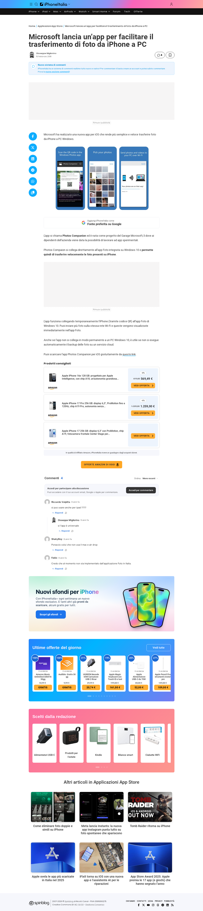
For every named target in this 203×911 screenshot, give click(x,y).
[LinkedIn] (167, 905)
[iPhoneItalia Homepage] (53, 4)
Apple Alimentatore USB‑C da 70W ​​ (139, 676)
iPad (45, 11)
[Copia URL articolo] (33, 192)
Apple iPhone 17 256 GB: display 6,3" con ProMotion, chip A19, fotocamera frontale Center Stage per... (93, 432)
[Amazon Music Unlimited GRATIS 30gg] (43, 663)
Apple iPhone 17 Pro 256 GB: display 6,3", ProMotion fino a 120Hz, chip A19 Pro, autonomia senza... (93, 405)
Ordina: (137, 478)
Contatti (141, 901)
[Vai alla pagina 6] (104, 696)
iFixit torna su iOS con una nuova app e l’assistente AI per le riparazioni (101, 880)
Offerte (138, 11)
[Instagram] (153, 905)
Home (32, 26)
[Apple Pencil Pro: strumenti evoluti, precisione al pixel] (163, 663)
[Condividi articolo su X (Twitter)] (33, 148)
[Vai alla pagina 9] (112, 696)
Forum (117, 11)
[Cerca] (36, 4)
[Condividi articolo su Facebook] (33, 136)
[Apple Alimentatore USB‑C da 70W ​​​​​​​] (139, 663)
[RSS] (172, 905)
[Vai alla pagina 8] (109, 696)
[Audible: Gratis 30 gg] (67, 663)
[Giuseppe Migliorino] (32, 55)
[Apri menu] (69, 4)
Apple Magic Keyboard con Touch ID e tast (115, 676)
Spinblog (69, 901)
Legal (150, 901)
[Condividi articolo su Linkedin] (33, 159)
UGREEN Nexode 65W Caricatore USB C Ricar (91, 676)
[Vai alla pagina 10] (115, 696)
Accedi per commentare (141, 490)
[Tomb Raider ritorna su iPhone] (150, 807)
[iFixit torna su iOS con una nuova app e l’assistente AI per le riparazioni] (101, 857)
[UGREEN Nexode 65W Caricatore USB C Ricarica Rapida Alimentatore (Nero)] (91, 663)
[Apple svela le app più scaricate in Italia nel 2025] (53, 857)
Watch (83, 11)
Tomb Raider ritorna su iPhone (150, 826)
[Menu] (31, 4)
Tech (127, 11)
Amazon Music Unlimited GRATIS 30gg (42, 676)
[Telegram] (163, 905)
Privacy (158, 901)
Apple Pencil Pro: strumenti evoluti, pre (163, 676)
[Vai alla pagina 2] (93, 696)
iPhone (33, 11)
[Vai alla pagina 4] (98, 696)
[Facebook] (139, 905)
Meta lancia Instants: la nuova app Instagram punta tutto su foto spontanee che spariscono (101, 829)
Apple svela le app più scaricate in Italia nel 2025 (53, 878)
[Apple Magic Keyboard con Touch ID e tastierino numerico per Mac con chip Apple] (115, 663)
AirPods (68, 11)
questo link (129, 354)
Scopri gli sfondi (49, 614)
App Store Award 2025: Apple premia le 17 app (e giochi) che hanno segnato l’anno (150, 880)
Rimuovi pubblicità (101, 122)
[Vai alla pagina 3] (96, 696)
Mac (55, 11)
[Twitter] (143, 905)
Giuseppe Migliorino (46, 53)
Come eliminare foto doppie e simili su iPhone (53, 827)
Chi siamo (130, 901)
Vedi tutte (159, 647)
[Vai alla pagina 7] (107, 696)
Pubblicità (169, 901)
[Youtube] (148, 905)
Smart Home (99, 11)
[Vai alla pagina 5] (101, 696)
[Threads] (158, 905)
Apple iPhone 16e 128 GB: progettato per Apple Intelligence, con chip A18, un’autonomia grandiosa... (90, 377)
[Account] (171, 4)
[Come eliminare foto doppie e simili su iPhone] (53, 807)
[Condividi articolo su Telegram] (33, 170)
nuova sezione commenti (57, 71)
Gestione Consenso (94, 904)
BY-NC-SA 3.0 (78, 904)
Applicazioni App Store (50, 26)
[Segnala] (66, 513)
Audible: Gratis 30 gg (67, 675)
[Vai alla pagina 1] (89, 696)
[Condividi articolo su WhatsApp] (33, 181)
